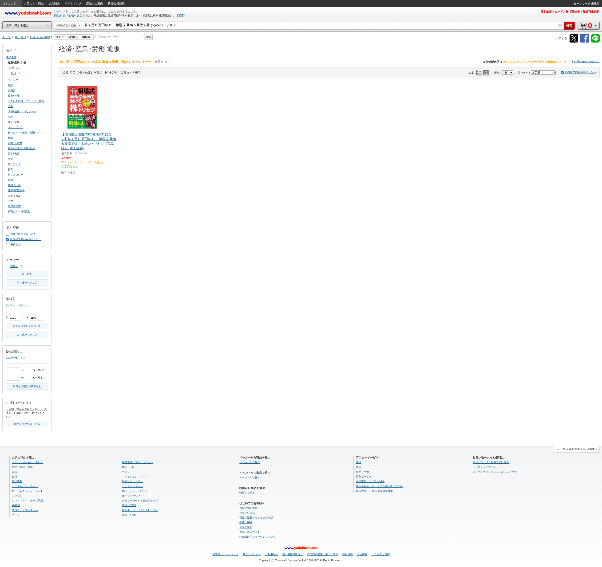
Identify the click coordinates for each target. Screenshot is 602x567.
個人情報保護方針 (292, 554)
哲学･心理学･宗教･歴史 (21, 148)
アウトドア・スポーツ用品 (27, 500)
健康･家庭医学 (16, 190)
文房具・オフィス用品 (25, 510)
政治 (10, 179)
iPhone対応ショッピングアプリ (257, 536)
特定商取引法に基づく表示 (322, 554)
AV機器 (16, 505)
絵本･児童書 (15, 143)
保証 (358, 466)
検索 (148, 36)
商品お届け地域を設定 (68, 15)
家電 (14, 471)
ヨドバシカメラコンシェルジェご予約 (495, 471)
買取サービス (364, 476)
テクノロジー (15, 174)
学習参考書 (14, 206)
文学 (10, 106)
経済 (72, 172)
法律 (10, 200)
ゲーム (16, 514)
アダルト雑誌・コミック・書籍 (26, 101)
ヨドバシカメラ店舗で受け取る (491, 462)
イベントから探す (249, 477)
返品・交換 (362, 471)
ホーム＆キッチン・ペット (27, 490)
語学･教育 (14, 153)
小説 (10, 116)
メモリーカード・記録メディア (140, 500)
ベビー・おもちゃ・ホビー (27, 462)
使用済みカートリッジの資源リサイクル (379, 486)
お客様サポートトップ (225, 554)
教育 (10, 169)
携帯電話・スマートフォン (137, 462)
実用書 (12, 90)
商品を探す (245, 527)
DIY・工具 (128, 466)
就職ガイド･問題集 (19, 211)
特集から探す (247, 492)
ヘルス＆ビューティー (25, 486)
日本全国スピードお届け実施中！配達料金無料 (570, 11)
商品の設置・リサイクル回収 (256, 517)
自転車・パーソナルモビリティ (140, 510)
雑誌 (10, 85)
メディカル (14, 195)
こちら (131, 11)
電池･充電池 (129, 505)
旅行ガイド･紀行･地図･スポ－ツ (27, 132)
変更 (181, 15)
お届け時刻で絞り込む (587, 61)
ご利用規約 (271, 554)
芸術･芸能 (14, 95)
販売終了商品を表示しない (580, 72)
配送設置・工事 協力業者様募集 (374, 490)
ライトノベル (15, 127)
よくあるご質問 (381, 554)
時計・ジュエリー (132, 481)
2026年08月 (13, 357)
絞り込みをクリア (27, 282)
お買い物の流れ (248, 507)
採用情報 (347, 554)
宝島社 (14, 266)
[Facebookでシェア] (584, 41)
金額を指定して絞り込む (27, 326)
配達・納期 (245, 522)
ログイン (59, 11)
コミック (13, 79)
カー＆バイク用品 (132, 486)
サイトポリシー (252, 554)
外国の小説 (14, 185)
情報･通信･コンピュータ (22, 111)
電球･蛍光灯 (129, 514)
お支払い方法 (247, 512)
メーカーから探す (249, 462)
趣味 (10, 137)
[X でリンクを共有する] (574, 41)
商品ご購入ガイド (249, 531)
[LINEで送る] (595, 41)
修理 (358, 462)
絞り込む (27, 273)
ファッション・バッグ (135, 476)
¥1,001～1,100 (14, 305)
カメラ (126, 471)
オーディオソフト (132, 495)
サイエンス (14, 164)
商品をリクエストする (27, 423)
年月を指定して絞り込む (27, 386)
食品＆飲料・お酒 (22, 466)
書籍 (14, 476)
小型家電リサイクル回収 (370, 481)
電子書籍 (11, 57)
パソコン (17, 495)
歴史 (10, 158)
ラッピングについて (484, 466)
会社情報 (362, 554)
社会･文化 (14, 122)
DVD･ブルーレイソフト (136, 490)
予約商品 (15, 244)
